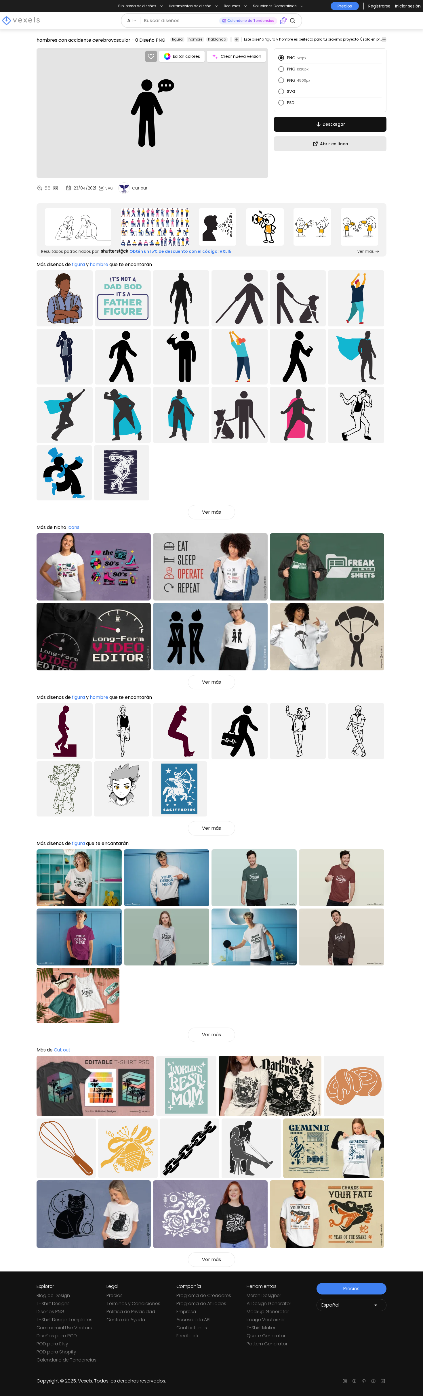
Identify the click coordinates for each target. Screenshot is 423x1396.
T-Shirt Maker (261, 1327)
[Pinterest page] (363, 1381)
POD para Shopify (56, 1352)
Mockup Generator (268, 1311)
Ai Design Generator (269, 1303)
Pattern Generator (267, 1343)
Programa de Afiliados (201, 1303)
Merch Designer (264, 1295)
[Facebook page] (354, 1381)
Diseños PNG (50, 1311)
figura (177, 39)
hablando (217, 39)
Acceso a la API (193, 1319)
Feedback (187, 1335)
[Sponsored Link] (78, 226)
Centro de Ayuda (125, 1319)
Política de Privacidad (130, 1311)
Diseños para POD (57, 1335)
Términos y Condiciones (133, 1303)
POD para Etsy (52, 1343)
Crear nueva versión (241, 56)
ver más (365, 251)
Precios (114, 1295)
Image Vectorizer (266, 1319)
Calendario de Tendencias (66, 1360)
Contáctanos (191, 1327)
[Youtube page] (373, 1381)
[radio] (281, 58)
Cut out (62, 1050)
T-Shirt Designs (53, 1303)
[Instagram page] (344, 1381)
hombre (195, 39)
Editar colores (186, 56)
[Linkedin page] (382, 1381)
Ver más (211, 512)
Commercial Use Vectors (64, 1327)
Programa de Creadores (203, 1295)
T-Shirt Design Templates (64, 1319)
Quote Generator (266, 1335)
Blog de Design (53, 1295)
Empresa (186, 1311)
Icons (73, 527)
